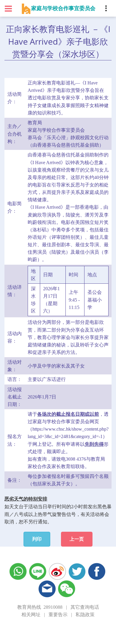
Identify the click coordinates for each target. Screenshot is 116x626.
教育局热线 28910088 (39, 607)
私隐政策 (85, 614)
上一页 (77, 539)
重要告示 (58, 614)
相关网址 (30, 614)
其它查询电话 (84, 607)
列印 (37, 539)
